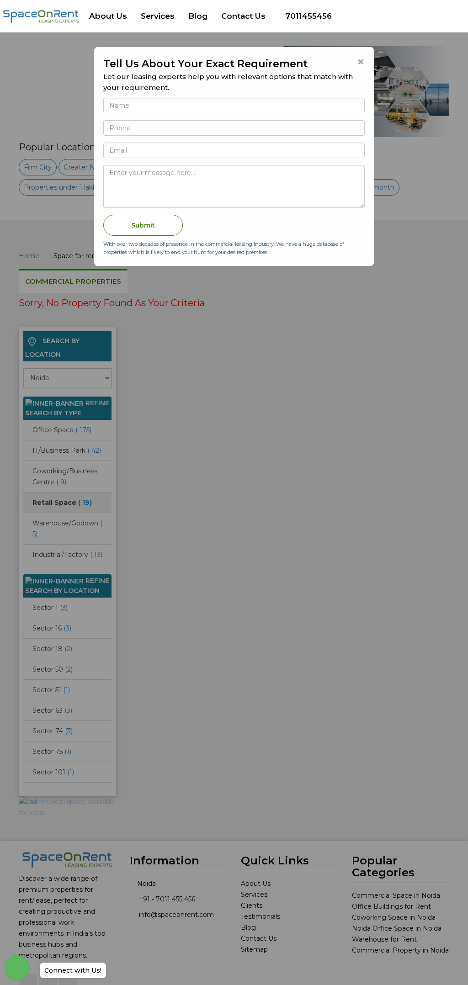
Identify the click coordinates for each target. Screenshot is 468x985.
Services (158, 16)
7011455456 (308, 16)
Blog (197, 16)
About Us (108, 16)
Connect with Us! (72, 970)
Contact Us (243, 16)
